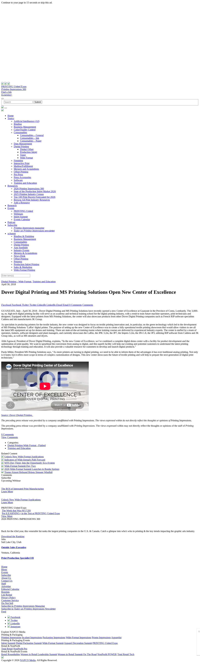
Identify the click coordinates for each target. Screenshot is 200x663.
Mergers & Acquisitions (25, 253)
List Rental (6, 594)
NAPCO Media (28, 660)
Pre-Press (18, 174)
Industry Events (21, 250)
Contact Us (6, 580)
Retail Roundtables (10, 654)
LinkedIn (15, 623)
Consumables (20, 132)
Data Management (23, 143)
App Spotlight (21, 247)
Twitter (14, 620)
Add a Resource (22, 202)
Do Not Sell (7, 603)
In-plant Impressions (32, 637)
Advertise (6, 586)
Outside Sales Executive (13, 547)
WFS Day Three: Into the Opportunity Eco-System (29, 463)
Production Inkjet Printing (26, 264)
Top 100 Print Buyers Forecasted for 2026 (34, 197)
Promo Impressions (101, 637)
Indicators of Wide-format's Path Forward (24, 459)
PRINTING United (23, 211)
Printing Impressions (11, 637)
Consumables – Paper (30, 141)
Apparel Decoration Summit (78, 643)
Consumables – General (32, 135)
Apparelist (116, 637)
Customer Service (10, 600)
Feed (3, 611)
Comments (87, 305)
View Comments (9, 437)
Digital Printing (21, 146)
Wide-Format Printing (24, 270)
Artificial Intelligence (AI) (26, 121)
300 (13, 89)
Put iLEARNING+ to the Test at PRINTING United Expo (31, 513)
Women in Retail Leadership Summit (39, 654)
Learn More (7, 491)
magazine (29, 228)
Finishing (18, 160)
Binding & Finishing (24, 236)
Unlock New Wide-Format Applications (24, 456)
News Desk (19, 256)
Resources (13, 185)
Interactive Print (21, 163)
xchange (12, 233)
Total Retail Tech (125, 654)
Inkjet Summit (21, 216)
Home (11, 115)
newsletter (34, 230)
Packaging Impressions (54, 637)
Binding (18, 124)
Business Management (25, 127)
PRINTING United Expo (13, 86)
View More (6, 516)
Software (18, 180)
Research (12, 205)
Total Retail (7, 648)
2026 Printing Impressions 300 (29, 188)
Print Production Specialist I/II (17, 558)
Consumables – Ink (29, 138)
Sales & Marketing (23, 267)
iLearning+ (6, 95)
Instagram (15, 626)
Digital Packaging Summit (29, 643)
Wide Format (26, 157)
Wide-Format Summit (53, 643)
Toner (23, 155)
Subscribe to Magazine (23, 606)
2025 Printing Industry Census (29, 194)
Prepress (18, 261)
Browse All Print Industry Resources (32, 199)
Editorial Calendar (10, 589)
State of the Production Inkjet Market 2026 (35, 191)
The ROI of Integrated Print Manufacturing (22, 488)
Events (11, 208)
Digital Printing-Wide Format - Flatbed (27, 445)
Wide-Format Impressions (78, 637)
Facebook (15, 617)
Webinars (18, 214)
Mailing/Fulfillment (23, 166)
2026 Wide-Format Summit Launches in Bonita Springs (31, 469)
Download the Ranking (12, 536)
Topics (11, 118)
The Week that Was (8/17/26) (16, 510)
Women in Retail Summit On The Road (77, 654)
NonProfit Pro (20, 648)
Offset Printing (21, 171)
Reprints (5, 592)
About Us (6, 578)
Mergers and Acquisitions (26, 169)
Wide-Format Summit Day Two (20, 466)
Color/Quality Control (24, 129)
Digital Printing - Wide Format (16, 281)
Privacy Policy (8, 597)
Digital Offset (26, 149)
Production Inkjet (28, 152)
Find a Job (6, 92)
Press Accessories (22, 177)
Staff (3, 583)
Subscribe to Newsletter (28, 608)
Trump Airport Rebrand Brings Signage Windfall (28, 472)
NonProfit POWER (107, 654)
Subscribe (12, 225)
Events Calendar (22, 219)
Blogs (4, 569)
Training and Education (25, 183)
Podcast (11, 222)
